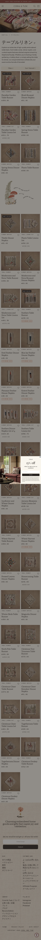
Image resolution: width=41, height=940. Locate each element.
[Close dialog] (40, 456)
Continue (30, 474)
